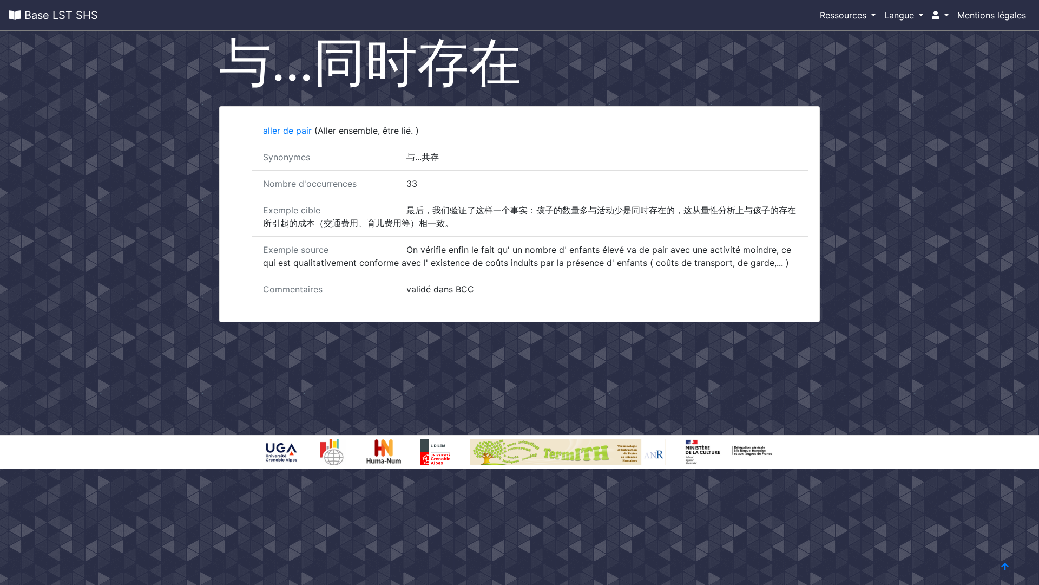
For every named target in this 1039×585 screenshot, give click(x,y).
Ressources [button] (844, 15)
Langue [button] (900, 15)
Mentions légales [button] (991, 15)
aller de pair (288, 130)
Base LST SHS (59, 15)
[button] (940, 15)
